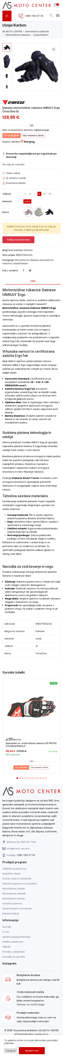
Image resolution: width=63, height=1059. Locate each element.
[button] (17, 778)
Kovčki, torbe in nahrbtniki (16, 878)
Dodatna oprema (12, 903)
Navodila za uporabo (13, 956)
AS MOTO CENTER (12, 31)
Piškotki (6, 946)
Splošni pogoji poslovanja (16, 936)
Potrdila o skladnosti (13, 951)
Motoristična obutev (13, 898)
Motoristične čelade (13, 888)
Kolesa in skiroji (10, 913)
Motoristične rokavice (18, 34)
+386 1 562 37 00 (25, 855)
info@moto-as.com (18, 848)
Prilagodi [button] (10, 1050)
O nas (5, 931)
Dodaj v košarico (33, 708)
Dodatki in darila (11, 873)
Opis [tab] (32, 281)
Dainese (28, 250)
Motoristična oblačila (37, 31)
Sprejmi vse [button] (31, 1050)
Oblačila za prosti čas (14, 868)
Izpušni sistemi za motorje (17, 908)
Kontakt (6, 926)
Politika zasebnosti (12, 941)
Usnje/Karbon (40, 34)
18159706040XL (24, 255)
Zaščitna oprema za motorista (19, 883)
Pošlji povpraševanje (18, 239)
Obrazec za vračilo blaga (31, 1004)
